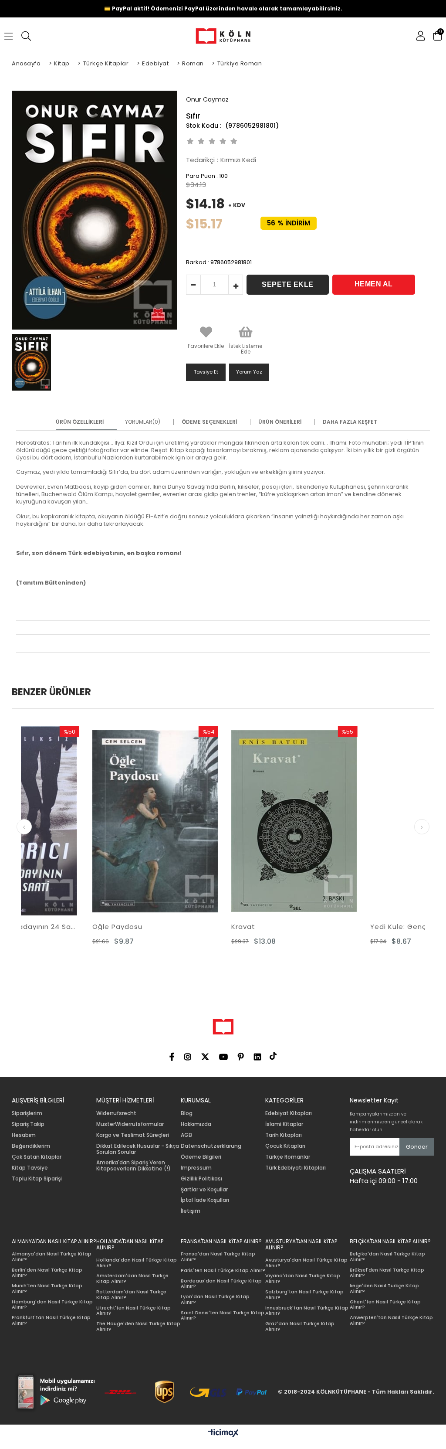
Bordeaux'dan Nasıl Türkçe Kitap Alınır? (221, 1283)
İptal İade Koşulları (205, 1200)
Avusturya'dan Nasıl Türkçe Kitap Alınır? (306, 1262)
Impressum (196, 1168)
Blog (187, 1113)
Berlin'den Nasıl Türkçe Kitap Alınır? (47, 1272)
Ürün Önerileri (279, 422)
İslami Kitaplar (284, 1124)
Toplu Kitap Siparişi (37, 1179)
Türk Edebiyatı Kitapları (295, 1168)
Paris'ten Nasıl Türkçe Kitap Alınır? (223, 1270)
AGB (186, 1135)
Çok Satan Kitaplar (36, 1157)
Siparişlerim (27, 1113)
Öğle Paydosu (48, 926)
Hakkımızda (196, 1124)
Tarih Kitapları (283, 1135)
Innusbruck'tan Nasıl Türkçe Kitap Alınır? (306, 1310)
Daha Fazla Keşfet (350, 422)
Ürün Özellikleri (80, 422)
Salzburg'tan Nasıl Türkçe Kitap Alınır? (304, 1294)
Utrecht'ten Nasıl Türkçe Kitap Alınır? (133, 1310)
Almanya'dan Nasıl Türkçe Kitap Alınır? (51, 1256)
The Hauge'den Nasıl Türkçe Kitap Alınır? (138, 1326)
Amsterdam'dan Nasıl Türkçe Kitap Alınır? (132, 1278)
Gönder (417, 1147)
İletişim (190, 1211)
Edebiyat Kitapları (288, 1113)
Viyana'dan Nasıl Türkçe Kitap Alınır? (302, 1278)
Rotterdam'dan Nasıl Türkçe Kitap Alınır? (131, 1294)
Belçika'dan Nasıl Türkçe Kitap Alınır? (387, 1256)
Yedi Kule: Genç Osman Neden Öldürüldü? (364, 926)
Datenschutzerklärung (211, 1146)
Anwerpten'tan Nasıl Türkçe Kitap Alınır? (391, 1320)
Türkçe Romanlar (287, 1157)
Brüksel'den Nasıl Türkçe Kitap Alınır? (387, 1272)
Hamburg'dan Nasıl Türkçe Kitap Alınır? (52, 1304)
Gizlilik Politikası (201, 1179)
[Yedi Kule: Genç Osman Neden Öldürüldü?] (364, 820)
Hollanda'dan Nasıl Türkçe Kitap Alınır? (136, 1262)
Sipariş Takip (28, 1124)
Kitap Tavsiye (30, 1168)
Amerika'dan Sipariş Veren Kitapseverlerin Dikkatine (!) (133, 1166)
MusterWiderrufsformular (130, 1124)
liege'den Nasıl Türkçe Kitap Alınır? (384, 1288)
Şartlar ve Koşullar (204, 1190)
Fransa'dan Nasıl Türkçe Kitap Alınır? (218, 1256)
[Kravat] (225, 820)
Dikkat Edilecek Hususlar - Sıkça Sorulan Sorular (137, 1149)
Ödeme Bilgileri (201, 1157)
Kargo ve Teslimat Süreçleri (132, 1135)
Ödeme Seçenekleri (209, 422)
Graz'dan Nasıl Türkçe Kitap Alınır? (299, 1326)
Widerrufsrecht (116, 1113)
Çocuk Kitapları (285, 1146)
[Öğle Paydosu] (86, 820)
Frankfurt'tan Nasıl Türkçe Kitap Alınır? (51, 1320)
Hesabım (24, 1135)
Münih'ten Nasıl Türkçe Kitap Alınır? (47, 1288)
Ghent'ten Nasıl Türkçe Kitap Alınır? (385, 1304)
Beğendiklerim (31, 1146)
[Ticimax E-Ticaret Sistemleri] (223, 1433)
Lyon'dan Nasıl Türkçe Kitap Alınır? (215, 1299)
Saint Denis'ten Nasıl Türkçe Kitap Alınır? (222, 1315)
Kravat (174, 926)
